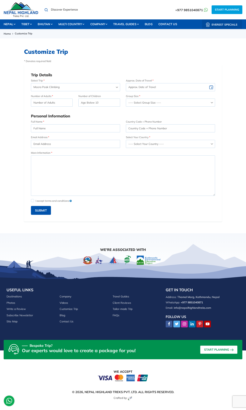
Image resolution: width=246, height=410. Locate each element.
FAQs (116, 315)
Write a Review (16, 309)
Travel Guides (121, 296)
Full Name (36, 121)
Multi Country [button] (70, 24)
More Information (41, 152)
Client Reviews (122, 303)
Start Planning (227, 9)
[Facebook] (169, 324)
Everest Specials (224, 24)
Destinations (14, 296)
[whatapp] (9, 402)
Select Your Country (137, 137)
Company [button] (97, 24)
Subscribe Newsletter (20, 315)
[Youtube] (207, 324)
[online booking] (123, 377)
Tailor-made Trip (122, 309)
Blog (149, 24)
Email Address (39, 137)
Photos (11, 303)
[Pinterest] (199, 324)
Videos (64, 303)
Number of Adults (41, 96)
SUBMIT (41, 210)
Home (7, 33)
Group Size (132, 96)
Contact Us (167, 24)
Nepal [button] (8, 24)
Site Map (12, 321)
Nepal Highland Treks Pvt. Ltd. (111, 392)
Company (65, 296)
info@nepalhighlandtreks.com (192, 308)
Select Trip (37, 80)
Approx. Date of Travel (139, 80)
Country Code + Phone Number (144, 121)
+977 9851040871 (189, 10)
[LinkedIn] (192, 324)
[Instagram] (184, 324)
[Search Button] (46, 10)
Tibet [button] (25, 24)
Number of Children (89, 96)
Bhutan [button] (44, 24)
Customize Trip (69, 309)
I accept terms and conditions (53, 200)
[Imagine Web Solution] (130, 398)
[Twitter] (176, 324)
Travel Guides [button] (124, 24)
